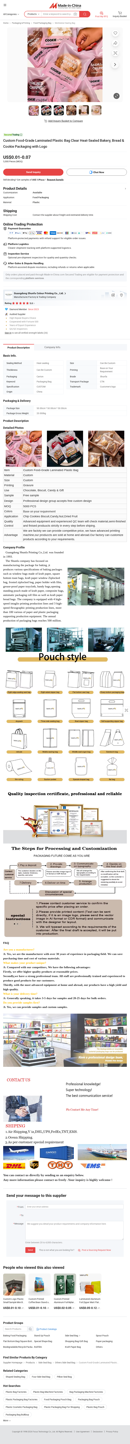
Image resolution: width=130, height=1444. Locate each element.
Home (5, 23)
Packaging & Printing (21, 23)
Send (30, 1249)
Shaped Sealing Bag (15, 1376)
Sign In (8, 332)
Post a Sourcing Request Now (94, 1249)
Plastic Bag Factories (16, 1391)
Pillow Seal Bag (64, 1376)
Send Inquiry (33, 172)
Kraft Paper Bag (73, 1346)
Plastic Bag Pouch (95, 1406)
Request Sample (55, 179)
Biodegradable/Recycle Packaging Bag (18, 1346)
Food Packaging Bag (42, 23)
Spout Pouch (102, 1335)
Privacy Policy (112, 1431)
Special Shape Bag (43, 1341)
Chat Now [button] (98, 172)
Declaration (98, 1431)
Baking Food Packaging (14, 1335)
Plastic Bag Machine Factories (48, 1391)
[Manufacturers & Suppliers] (65, 5)
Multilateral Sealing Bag (65, 23)
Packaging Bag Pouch (89, 1399)
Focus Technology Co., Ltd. (44, 1431)
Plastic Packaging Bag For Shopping (62, 1406)
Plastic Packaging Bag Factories (21, 1399)
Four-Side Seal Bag (41, 1376)
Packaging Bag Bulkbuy (17, 1414)
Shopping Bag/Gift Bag (76, 1341)
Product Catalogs (48, 1329)
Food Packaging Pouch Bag (57, 1399)
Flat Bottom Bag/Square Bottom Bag (18, 1341)
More (6, 1420)
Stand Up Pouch (42, 1335)
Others (99, 1346)
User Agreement (83, 1431)
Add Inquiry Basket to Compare (65, 121)
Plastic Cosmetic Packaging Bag (21, 1406)
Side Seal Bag (71, 1335)
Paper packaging (104, 1341)
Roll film (38, 1346)
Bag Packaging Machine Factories (86, 1391)
